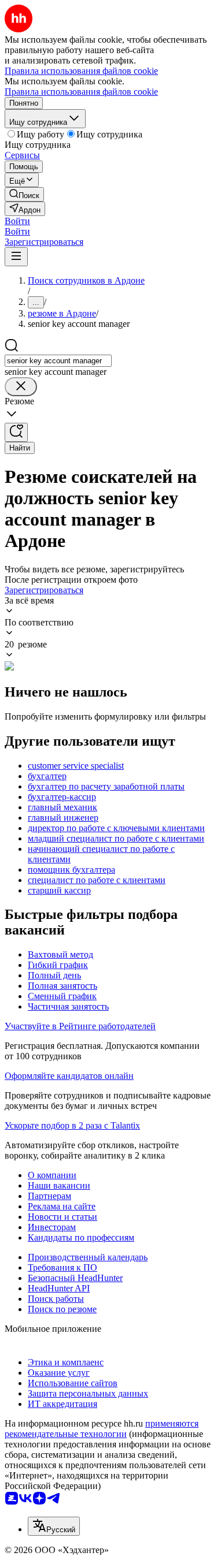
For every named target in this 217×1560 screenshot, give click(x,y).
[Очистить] (21, 386)
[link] (24, 194)
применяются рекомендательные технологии (101, 1428)
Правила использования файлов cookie (81, 91)
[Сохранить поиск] (16, 432)
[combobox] (58, 361)
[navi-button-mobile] (16, 256)
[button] (17, 221)
